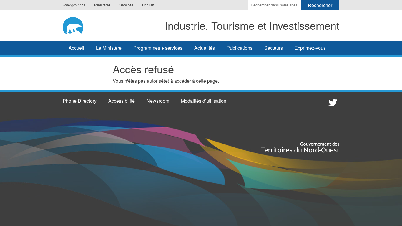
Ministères (102, 4)
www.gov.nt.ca (74, 4)
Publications (240, 47)
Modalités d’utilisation (203, 100)
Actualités (204, 47)
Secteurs (273, 47)
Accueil (76, 47)
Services (126, 4)
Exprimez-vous (310, 47)
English (148, 4)
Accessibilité (121, 100)
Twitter (332, 102)
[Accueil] (77, 24)
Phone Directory (80, 100)
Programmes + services (157, 47)
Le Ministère (109, 47)
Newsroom (158, 100)
